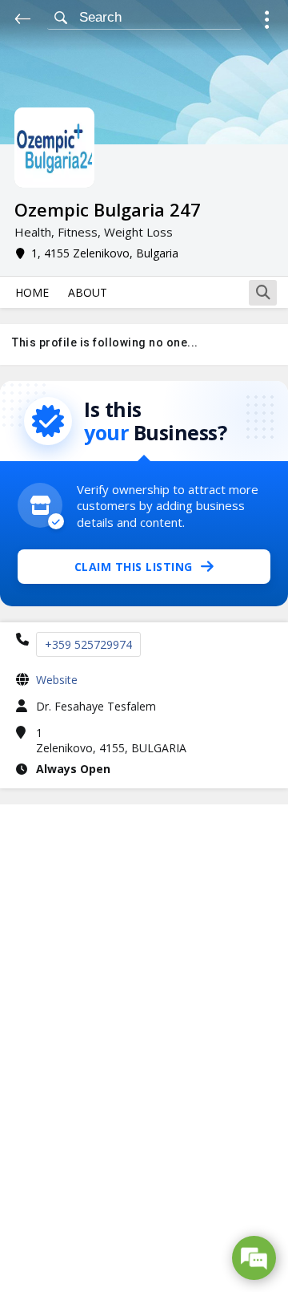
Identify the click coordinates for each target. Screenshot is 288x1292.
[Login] (267, 22)
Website (57, 679)
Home (32, 292)
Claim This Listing (133, 566)
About (87, 292)
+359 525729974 (88, 644)
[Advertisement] (144, 1048)
